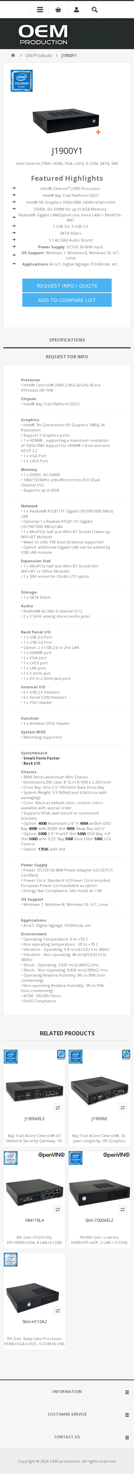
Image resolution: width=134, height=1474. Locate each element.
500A (81, 833)
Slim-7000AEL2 (99, 1220)
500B (42, 833)
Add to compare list (67, 299)
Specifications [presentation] (67, 340)
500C (98, 838)
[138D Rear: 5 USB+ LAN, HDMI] (99, 1080)
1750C (43, 849)
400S (70, 828)
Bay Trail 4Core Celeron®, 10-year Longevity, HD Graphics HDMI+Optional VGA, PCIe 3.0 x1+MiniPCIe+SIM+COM (99, 1143)
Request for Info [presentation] (67, 356)
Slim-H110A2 (34, 1321)
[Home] (13, 55)
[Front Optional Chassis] (99, 1182)
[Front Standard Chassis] (34, 1283)
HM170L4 (34, 1220)
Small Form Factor (41, 758)
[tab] (67, 339)
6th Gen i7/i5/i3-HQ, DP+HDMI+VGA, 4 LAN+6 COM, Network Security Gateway (35, 1242)
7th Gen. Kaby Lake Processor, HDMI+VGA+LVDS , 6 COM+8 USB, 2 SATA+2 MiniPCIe (34, 1343)
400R (33, 828)
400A (84, 823)
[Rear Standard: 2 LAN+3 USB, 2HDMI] (34, 1080)
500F (69, 838)
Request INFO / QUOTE (67, 285)
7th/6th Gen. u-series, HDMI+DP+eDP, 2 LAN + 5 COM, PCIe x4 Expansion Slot (99, 1242)
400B (42, 823)
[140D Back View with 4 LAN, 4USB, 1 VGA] (34, 1182)
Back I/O (31, 763)
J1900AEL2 (35, 1118)
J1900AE (99, 1118)
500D (33, 838)
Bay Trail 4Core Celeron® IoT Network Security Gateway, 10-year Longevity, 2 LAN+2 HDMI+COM (34, 1143)
